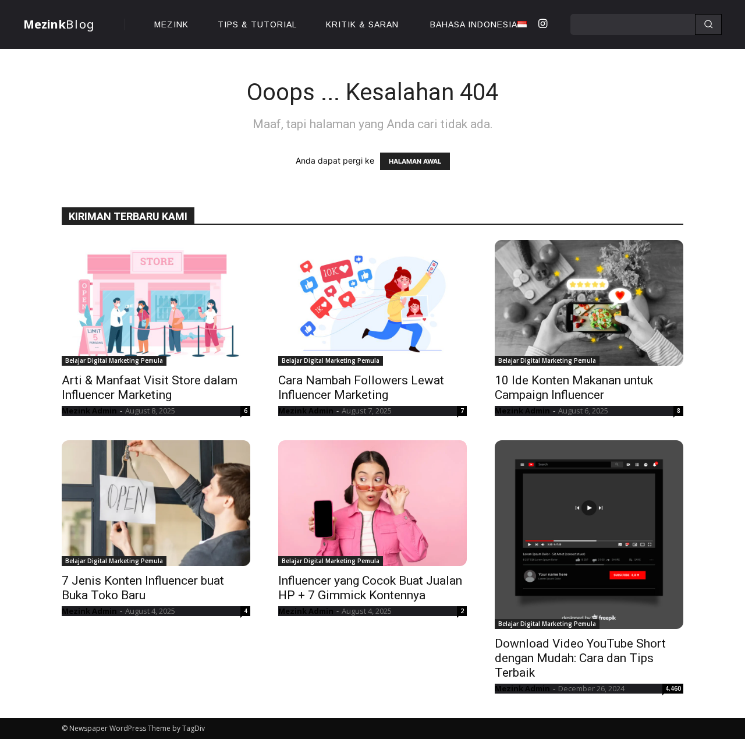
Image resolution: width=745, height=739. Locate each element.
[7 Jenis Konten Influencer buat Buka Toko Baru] (156, 503)
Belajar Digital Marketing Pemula (114, 360)
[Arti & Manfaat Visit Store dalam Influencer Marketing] (156, 303)
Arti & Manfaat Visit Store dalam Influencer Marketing (149, 387)
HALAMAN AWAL (415, 161)
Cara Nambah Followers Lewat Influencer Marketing (361, 387)
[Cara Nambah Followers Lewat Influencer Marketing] (372, 303)
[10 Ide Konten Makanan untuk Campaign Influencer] (589, 303)
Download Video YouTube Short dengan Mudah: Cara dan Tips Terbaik (580, 658)
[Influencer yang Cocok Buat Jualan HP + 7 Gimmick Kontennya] (372, 503)
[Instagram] (542, 24)
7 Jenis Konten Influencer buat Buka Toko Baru (143, 588)
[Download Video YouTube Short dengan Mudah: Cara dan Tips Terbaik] (589, 534)
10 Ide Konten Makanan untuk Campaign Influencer (574, 387)
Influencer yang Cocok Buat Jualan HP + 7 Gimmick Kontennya (370, 588)
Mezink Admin (89, 410)
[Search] (708, 24)
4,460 (673, 688)
